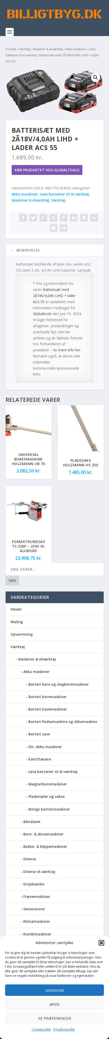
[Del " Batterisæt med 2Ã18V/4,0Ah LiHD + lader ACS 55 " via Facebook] (23, 218)
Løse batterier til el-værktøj (64, 194)
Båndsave (31, 821)
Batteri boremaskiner (47, 696)
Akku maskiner (75, 49)
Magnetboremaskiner (47, 784)
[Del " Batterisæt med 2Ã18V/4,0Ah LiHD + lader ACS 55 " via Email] (53, 228)
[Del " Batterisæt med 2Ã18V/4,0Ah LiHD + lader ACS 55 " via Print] (63, 228)
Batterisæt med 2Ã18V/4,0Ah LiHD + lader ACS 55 (54, 295)
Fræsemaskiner (36, 896)
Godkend (54, 990)
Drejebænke (33, 884)
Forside (11, 49)
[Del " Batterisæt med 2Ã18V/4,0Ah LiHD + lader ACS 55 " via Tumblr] (53, 218)
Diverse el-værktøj (39, 871)
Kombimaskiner (37, 934)
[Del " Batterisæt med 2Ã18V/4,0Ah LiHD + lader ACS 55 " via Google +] (43, 218)
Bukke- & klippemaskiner (45, 846)
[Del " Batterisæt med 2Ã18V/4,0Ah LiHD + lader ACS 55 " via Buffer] (84, 218)
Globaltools (42, 313)
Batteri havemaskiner (47, 709)
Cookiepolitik (41, 1029)
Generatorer (34, 908)
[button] (101, 942)
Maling (17, 621)
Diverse (29, 858)
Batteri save (39, 734)
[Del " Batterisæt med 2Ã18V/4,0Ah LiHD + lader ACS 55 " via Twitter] (33, 218)
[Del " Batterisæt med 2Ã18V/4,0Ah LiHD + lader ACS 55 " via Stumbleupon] (94, 218)
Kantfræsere (39, 759)
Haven (16, 609)
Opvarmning (22, 634)
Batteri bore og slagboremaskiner (58, 684)
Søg (12, 580)
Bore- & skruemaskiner (43, 834)
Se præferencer (54, 1018)
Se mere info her (66, 350)
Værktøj (24, 49)
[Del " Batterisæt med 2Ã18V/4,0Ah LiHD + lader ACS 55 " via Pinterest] (63, 218)
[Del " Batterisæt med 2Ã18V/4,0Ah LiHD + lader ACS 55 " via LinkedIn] (74, 218)
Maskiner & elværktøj (48, 49)
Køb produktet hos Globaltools (47, 170)
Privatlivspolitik (64, 1029)
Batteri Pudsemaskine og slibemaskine (62, 721)
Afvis (55, 1004)
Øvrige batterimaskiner (49, 809)
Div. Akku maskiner (45, 746)
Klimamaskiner (36, 921)
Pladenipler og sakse (46, 796)
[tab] (55, 250)
